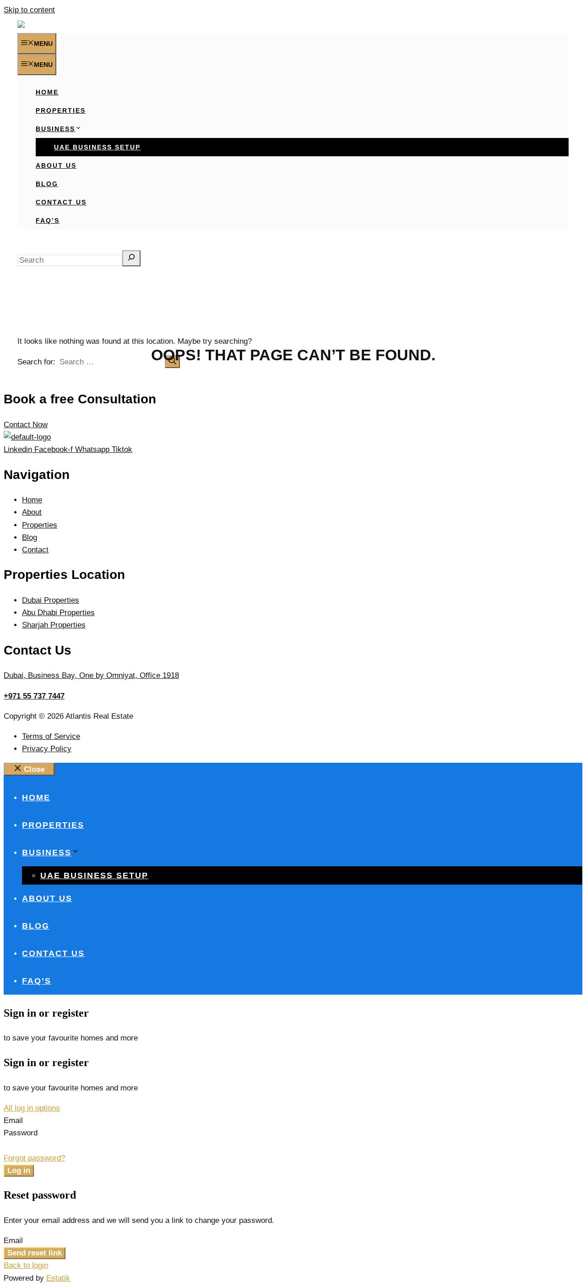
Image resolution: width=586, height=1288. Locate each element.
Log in (18, 1170)
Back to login (26, 1265)
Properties (61, 110)
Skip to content (29, 10)
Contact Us (61, 202)
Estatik (58, 1278)
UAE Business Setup (97, 147)
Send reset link (34, 1253)
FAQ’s (48, 220)
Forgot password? (34, 1158)
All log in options (32, 1108)
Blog (47, 183)
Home (47, 92)
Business (55, 128)
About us (56, 165)
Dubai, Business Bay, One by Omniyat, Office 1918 (91, 675)
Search (29, 243)
